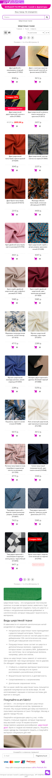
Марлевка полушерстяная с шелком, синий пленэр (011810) (15, 335)
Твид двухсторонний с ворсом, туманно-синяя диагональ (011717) (38, 512)
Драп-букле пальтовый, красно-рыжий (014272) (15, 202)
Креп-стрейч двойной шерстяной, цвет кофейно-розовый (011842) (15, 291)
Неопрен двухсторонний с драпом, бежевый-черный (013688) (38, 379)
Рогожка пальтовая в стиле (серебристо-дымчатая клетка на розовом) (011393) (15, 469)
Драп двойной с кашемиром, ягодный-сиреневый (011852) (15, 70)
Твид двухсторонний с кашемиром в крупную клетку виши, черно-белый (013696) (15, 557)
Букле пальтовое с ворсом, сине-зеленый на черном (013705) (38, 556)
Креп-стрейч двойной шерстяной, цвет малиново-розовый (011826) (38, 292)
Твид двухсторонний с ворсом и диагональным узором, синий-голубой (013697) (15, 513)
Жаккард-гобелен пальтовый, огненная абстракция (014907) (38, 203)
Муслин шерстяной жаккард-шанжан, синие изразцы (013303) (15, 379)
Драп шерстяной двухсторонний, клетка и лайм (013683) (15, 114)
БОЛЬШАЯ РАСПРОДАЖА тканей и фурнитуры (26, 7)
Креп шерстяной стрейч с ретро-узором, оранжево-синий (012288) (38, 247)
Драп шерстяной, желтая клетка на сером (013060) (38, 157)
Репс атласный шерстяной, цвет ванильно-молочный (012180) (38, 424)
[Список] (9, 33)
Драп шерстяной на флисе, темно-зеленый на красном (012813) (38, 114)
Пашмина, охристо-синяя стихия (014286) (15, 423)
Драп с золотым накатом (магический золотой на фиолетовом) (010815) (38, 70)
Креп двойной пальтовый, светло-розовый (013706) (15, 246)
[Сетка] (5, 33)
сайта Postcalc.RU (39, 767)
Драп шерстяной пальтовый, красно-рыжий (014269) (15, 158)
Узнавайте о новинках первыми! (26, 752)
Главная (19, 29)
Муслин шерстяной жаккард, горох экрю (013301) (38, 335)
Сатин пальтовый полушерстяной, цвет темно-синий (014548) (38, 468)
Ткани (27, 29)
